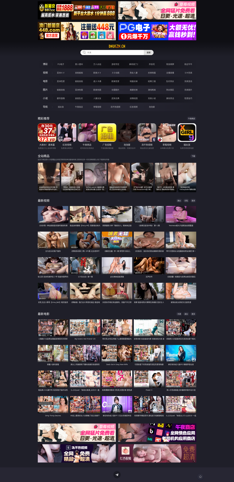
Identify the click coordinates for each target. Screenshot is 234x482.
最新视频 (43, 200)
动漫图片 (115, 89)
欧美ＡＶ (97, 72)
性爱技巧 (188, 98)
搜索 (149, 52)
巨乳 (186, 200)
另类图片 (188, 89)
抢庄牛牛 (188, 64)
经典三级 (152, 81)
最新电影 (43, 314)
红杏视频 (134, 107)
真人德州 (79, 64)
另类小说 (152, 98)
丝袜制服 (152, 72)
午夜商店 (79, 107)
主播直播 (170, 72)
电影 (45, 81)
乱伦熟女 (170, 81)
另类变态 (188, 81)
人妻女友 (97, 98)
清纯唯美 (152, 89)
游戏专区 (115, 64)
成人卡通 (97, 81)
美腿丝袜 (134, 89)
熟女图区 (170, 89)
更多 (193, 200)
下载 (193, 156)
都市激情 (61, 98)
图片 (45, 89)
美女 (179, 200)
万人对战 (97, 64)
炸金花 (152, 64)
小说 (45, 98)
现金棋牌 (170, 64)
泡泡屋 (152, 107)
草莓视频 (97, 107)
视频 (45, 72)
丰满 (179, 314)
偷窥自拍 (61, 89)
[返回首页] (200, 477)
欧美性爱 (115, 81)
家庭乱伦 (79, 98)
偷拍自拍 (79, 81)
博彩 (45, 64)
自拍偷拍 (79, 72)
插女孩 (61, 107)
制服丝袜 (134, 81)
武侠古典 (115, 98)
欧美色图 (97, 89)
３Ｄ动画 (115, 72)
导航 (45, 106)
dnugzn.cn (117, 46)
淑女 (186, 314)
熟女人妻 (134, 72)
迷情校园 (134, 98)
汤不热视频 (115, 107)
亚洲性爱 (61, 81)
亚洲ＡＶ (61, 72)
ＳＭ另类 (188, 72)
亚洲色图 (79, 89)
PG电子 (61, 64)
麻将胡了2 (133, 64)
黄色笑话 (170, 98)
